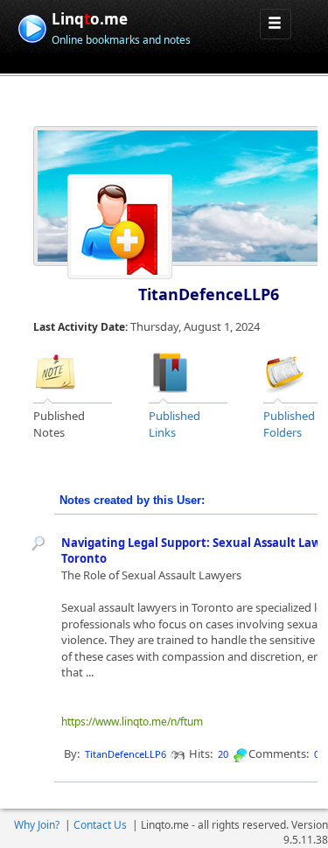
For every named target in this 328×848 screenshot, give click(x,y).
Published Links (174, 424)
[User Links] (170, 371)
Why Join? (36, 824)
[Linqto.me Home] (32, 26)
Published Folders (289, 424)
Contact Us (100, 824)
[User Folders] (285, 371)
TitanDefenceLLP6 (208, 294)
